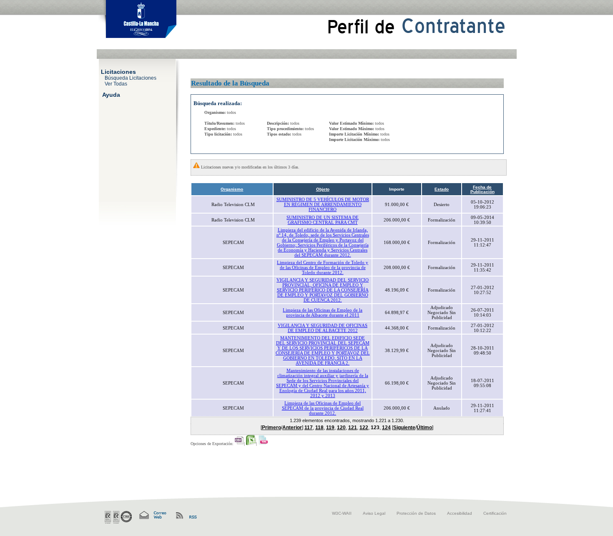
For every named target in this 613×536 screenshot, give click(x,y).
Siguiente (404, 427)
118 (319, 427)
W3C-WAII (342, 513)
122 (363, 427)
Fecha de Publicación (482, 189)
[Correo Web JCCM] (152, 515)
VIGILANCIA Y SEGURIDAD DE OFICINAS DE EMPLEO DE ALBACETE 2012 (322, 328)
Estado (442, 189)
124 (386, 427)
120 (341, 427)
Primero (271, 427)
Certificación (495, 513)
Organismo (232, 189)
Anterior (292, 427)
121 (352, 427)
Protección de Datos (416, 513)
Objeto (322, 189)
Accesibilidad (459, 513)
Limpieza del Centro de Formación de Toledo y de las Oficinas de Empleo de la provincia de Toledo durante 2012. (322, 267)
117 (308, 427)
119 (330, 427)
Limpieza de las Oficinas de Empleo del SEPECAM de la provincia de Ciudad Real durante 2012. (323, 407)
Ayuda (111, 94)
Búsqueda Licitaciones (130, 78)
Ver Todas (116, 83)
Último (424, 427)
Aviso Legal (374, 513)
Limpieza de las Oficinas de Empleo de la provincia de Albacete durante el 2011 (322, 312)
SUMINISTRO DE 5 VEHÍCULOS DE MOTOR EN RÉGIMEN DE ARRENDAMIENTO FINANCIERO (322, 204)
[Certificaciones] (118, 517)
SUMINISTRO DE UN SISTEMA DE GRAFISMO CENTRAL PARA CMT (322, 220)
